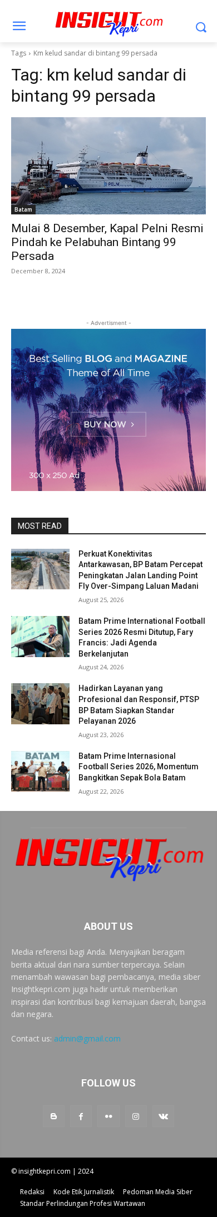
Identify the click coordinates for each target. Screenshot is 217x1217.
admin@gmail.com (87, 1038)
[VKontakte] (163, 1116)
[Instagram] (136, 1116)
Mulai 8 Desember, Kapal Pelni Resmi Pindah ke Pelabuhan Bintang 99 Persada (107, 242)
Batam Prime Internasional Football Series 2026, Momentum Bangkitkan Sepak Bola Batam (138, 767)
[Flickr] (108, 1116)
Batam (23, 209)
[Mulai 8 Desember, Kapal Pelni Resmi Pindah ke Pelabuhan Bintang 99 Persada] (108, 165)
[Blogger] (54, 1116)
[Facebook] (81, 1116)
